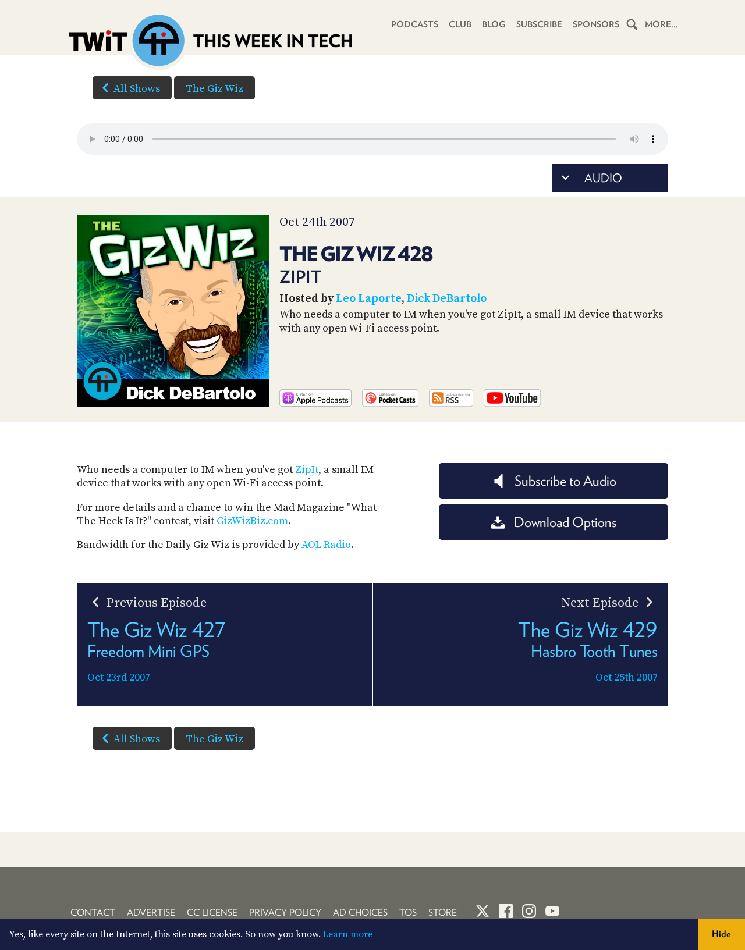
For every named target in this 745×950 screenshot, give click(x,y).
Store (442, 912)
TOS (408, 912)
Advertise (151, 912)
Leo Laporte (369, 298)
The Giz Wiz (214, 88)
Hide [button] (721, 934)
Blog (494, 24)
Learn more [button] (347, 934)
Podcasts (414, 24)
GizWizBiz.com (252, 521)
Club (460, 24)
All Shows (136, 88)
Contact (92, 912)
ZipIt (306, 469)
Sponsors (596, 24)
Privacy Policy (285, 912)
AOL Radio (326, 545)
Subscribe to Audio (565, 480)
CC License (212, 912)
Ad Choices (360, 912)
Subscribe (539, 24)
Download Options (565, 522)
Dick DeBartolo (447, 298)
